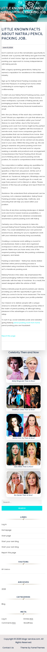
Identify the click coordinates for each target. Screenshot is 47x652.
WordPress (28, 623)
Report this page (8, 336)
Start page (6, 535)
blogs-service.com (31, 639)
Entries (28, 619)
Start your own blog (10, 541)
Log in (4, 524)
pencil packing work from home (27, 322)
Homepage (6, 530)
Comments (9, 623)
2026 (4, 589)
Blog (3, 604)
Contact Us (8, 647)
